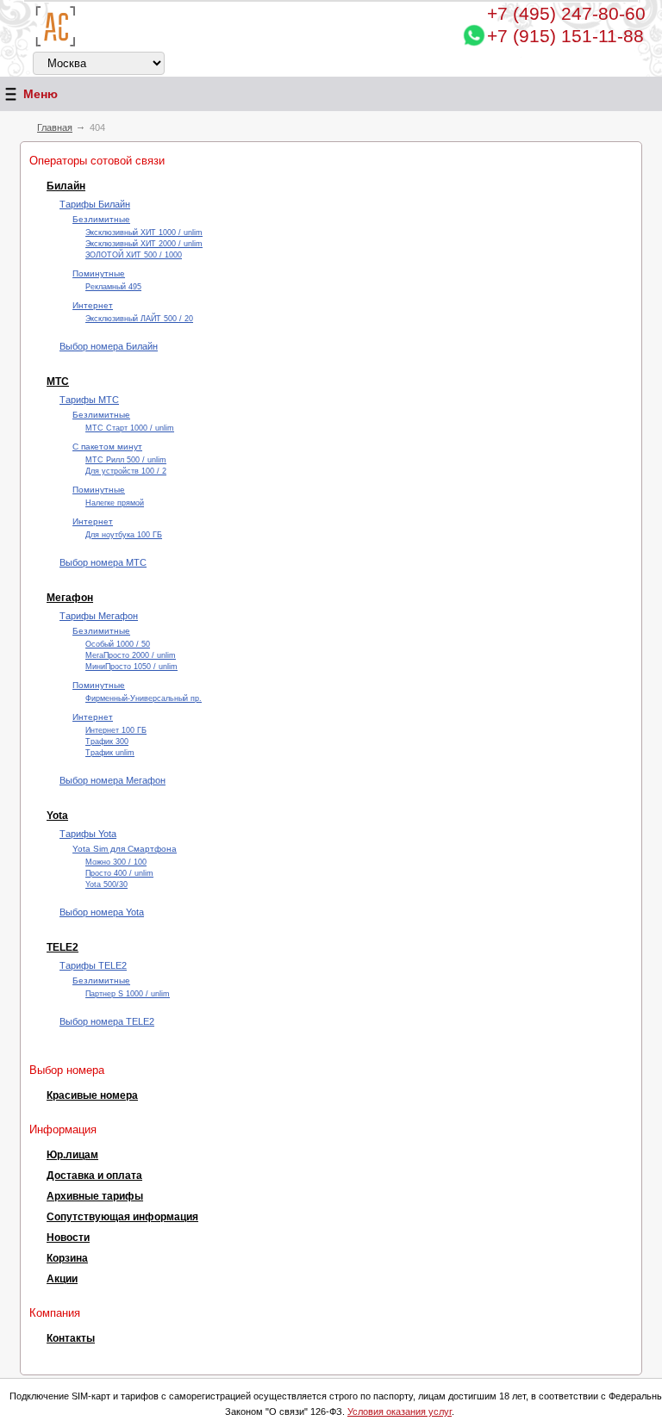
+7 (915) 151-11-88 (565, 36)
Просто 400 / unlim (119, 873)
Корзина (67, 1258)
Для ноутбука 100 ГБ (123, 534)
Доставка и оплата (94, 1176)
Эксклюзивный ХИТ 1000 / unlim (144, 232)
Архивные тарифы (95, 1196)
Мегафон (70, 598)
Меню (40, 94)
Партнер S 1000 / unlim (127, 994)
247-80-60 (566, 13)
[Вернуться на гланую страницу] (55, 26)
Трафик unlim (109, 752)
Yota (57, 816)
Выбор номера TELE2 (106, 1021)
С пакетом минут (107, 446)
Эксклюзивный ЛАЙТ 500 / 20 (139, 318)
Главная (54, 127)
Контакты (71, 1338)
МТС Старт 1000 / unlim (129, 428)
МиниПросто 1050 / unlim (131, 666)
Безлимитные (101, 219)
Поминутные (98, 273)
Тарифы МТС (89, 399)
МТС (58, 381)
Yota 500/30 (106, 884)
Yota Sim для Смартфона (124, 848)
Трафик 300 (106, 741)
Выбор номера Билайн (108, 346)
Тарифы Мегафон (98, 616)
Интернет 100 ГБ (116, 730)
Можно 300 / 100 (116, 862)
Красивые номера (92, 1095)
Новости (68, 1238)
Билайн (66, 186)
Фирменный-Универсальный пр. (143, 698)
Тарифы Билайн (94, 204)
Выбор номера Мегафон (112, 780)
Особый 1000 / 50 (117, 644)
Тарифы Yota (87, 833)
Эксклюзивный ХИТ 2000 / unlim (144, 243)
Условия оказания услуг (399, 1411)
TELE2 (62, 947)
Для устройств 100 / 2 (125, 471)
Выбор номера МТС (103, 562)
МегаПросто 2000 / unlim (130, 655)
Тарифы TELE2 (93, 965)
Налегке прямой (114, 503)
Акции (62, 1279)
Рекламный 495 (113, 286)
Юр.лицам (72, 1155)
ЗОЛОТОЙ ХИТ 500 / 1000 (133, 255)
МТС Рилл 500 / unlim (125, 460)
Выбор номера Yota (101, 912)
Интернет (92, 305)
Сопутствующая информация (122, 1217)
